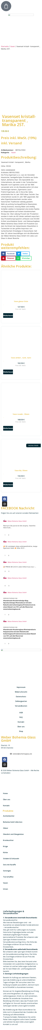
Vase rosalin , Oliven (21, 414)
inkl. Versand (11, 143)
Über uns (21, 726)
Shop (21, 731)
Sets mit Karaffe (9, 865)
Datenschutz (21, 696)
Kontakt (21, 722)
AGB (21, 712)
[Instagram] (4, 504)
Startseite (5, 46)
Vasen (12, 46)
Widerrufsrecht (21, 692)
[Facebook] (4, 498)
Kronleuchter (8, 840)
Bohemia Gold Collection (12, 822)
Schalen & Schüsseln (11, 858)
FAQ (21, 717)
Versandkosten (21, 706)
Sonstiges (7, 871)
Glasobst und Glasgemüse (13, 834)
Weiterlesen (8, 315)
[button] (8, 253)
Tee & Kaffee (8, 877)
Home (5, 793)
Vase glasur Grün (21, 301)
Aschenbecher (8, 816)
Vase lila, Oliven (21, 470)
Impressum (21, 687)
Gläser (5, 828)
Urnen (5, 889)
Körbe (5, 852)
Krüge (5, 846)
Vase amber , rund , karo (21, 357)
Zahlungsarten (21, 701)
